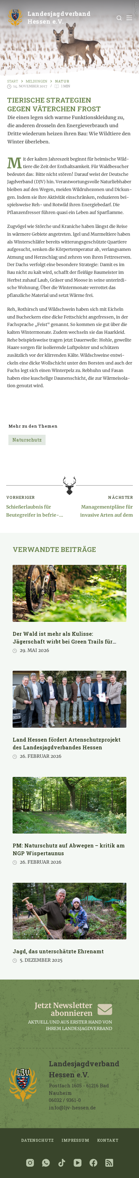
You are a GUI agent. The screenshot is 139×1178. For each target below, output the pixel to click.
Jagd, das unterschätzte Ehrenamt (58, 951)
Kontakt (107, 1140)
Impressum (75, 1140)
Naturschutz (27, 440)
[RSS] (109, 1163)
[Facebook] (93, 1163)
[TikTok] (62, 1163)
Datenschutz (37, 1140)
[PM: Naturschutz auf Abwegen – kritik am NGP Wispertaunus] (69, 805)
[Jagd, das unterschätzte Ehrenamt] (69, 911)
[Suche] (119, 18)
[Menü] (129, 18)
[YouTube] (77, 1163)
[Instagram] (30, 1163)
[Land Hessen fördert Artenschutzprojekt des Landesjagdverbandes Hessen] (69, 699)
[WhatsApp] (46, 1163)
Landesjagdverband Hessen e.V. (59, 17)
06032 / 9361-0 (65, 1100)
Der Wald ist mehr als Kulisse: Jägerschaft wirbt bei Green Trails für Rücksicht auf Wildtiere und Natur (62, 641)
